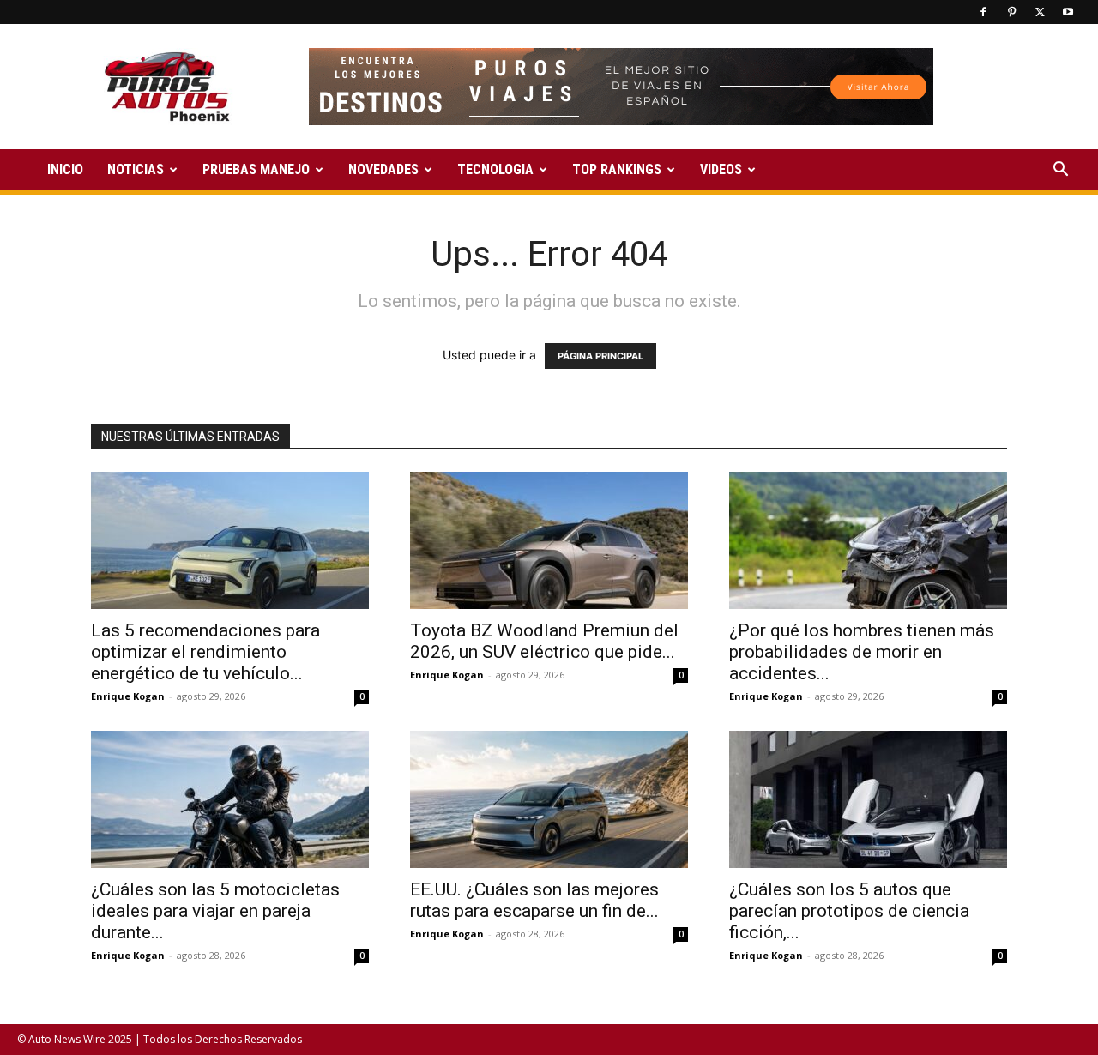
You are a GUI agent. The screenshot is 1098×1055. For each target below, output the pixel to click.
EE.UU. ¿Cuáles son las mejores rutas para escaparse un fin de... (534, 900)
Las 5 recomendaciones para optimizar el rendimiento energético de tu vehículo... (205, 652)
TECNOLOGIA (495, 169)
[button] (1060, 171)
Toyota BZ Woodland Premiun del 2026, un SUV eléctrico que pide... (544, 641)
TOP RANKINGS (616, 169)
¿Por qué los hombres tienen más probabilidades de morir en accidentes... (861, 652)
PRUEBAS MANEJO (256, 169)
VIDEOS (721, 169)
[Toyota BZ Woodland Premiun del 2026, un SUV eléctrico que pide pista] (549, 540)
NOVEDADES (383, 169)
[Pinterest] (1011, 12)
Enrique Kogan (128, 696)
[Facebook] (983, 12)
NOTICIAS (135, 169)
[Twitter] (1040, 12)
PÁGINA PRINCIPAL (600, 356)
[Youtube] (1068, 12)
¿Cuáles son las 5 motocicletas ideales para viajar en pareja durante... (215, 911)
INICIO (65, 169)
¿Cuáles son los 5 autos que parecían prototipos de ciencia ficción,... (849, 911)
